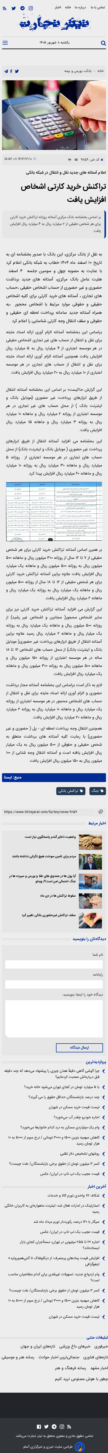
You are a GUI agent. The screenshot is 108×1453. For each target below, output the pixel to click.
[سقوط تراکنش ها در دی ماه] (90, 901)
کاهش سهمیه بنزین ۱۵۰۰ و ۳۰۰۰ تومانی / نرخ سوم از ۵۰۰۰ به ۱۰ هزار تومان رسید (53, 1141)
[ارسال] (74, 160)
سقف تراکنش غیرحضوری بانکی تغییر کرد (49, 915)
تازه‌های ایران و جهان (38, 1346)
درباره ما (81, 7)
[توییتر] (13, 8)
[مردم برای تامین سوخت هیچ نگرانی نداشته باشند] (90, 862)
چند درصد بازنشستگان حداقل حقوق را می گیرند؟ (63, 1097)
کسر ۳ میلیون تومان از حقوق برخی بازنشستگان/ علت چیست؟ (54, 1164)
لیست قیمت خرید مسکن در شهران (74, 1107)
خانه (68, 7)
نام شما (97, 955)
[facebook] (11, 71)
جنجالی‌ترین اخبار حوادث (58, 1357)
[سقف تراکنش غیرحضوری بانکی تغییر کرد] (90, 920)
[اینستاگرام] (31, 8)
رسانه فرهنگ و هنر (70, 1368)
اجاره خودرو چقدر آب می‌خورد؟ (76, 1117)
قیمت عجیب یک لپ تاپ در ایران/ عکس (69, 1174)
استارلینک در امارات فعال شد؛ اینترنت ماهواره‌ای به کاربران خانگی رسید (52, 1209)
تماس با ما (98, 7)
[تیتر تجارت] (54, 25)
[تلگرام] (22, 8)
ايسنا (8, 777)
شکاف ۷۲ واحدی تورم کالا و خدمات (73, 1196)
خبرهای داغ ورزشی (74, 1346)
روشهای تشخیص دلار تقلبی (79, 1154)
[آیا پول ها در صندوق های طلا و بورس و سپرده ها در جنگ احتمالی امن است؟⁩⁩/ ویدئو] (90, 881)
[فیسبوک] (39, 1426)
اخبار (58, 7)
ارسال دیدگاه (79, 1048)
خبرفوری (101, 1346)
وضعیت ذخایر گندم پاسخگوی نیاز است (50, 837)
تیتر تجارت (34, 1436)
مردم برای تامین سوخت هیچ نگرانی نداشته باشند (44, 856)
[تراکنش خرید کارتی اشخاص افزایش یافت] (54, 115)
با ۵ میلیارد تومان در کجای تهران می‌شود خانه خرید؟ (61, 1087)
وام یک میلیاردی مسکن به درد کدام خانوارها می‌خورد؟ (59, 1128)
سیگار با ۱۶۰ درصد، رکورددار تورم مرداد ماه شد (66, 1222)
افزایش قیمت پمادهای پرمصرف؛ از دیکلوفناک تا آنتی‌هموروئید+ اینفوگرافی (53, 1261)
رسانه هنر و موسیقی (18, 1357)
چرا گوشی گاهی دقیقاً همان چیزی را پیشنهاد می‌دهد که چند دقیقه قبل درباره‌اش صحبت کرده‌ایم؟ (51, 1074)
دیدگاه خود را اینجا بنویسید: (82, 995)
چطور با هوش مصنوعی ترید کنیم (81, 1379)
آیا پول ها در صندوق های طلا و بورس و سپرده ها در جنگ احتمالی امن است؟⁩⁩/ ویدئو (42, 879)
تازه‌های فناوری (95, 1357)
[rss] (4, 8)
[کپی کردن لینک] (101, 812)
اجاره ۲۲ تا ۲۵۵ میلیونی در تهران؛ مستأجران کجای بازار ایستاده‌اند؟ (59, 1245)
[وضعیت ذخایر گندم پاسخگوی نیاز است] (90, 842)
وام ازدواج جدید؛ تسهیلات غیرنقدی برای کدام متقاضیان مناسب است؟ (53, 1278)
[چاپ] (68, 160)
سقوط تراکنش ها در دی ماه (58, 896)
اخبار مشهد (99, 1368)
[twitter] (16, 71)
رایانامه (98, 975)
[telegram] (6, 71)
